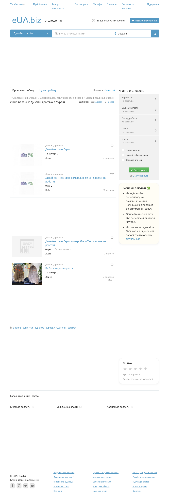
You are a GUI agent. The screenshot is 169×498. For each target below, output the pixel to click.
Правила (112, 4)
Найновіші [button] (110, 89)
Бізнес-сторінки (140, 486)
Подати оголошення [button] (146, 20)
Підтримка (153, 4)
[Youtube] (32, 485)
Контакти (137, 490)
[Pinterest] (19, 485)
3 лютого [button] (109, 253)
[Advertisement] (84, 60)
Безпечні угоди (100, 490)
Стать (128, 140)
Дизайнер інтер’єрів (57, 149)
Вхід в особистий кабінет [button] (111, 20)
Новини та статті (61, 486)
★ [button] (125, 369)
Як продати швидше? (63, 477)
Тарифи (97, 4)
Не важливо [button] (128, 100)
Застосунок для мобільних (145, 472)
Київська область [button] (20, 406)
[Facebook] (12, 485)
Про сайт (57, 490)
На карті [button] (111, 101)
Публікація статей (141, 481)
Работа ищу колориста (59, 268)
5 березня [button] (108, 157)
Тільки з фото (132, 149)
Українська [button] (16, 4)
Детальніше (133, 238)
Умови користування (102, 477)
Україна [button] (122, 33)
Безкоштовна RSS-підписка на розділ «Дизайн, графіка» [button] (45, 327)
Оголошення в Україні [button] (24, 97)
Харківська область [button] (118, 406)
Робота (35, 396)
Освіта (128, 130)
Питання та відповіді (63, 481)
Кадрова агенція (133, 159)
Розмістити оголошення (144, 477)
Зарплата (128, 99)
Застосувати (140, 170)
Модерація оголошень (63, 472)
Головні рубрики (19, 396)
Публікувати (40, 4)
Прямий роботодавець (136, 154)
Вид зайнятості (130, 109)
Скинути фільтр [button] (140, 175)
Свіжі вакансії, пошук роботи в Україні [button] (61, 97)
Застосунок (81, 4)
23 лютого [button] (108, 190)
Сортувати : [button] (99, 89)
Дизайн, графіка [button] (23, 33)
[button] (24, 4)
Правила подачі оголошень (105, 472)
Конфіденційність (101, 486)
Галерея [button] (98, 101)
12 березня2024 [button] (107, 278)
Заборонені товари (102, 481)
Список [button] (85, 101)
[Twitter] (25, 485)
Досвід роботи (129, 119)
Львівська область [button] (67, 406)
